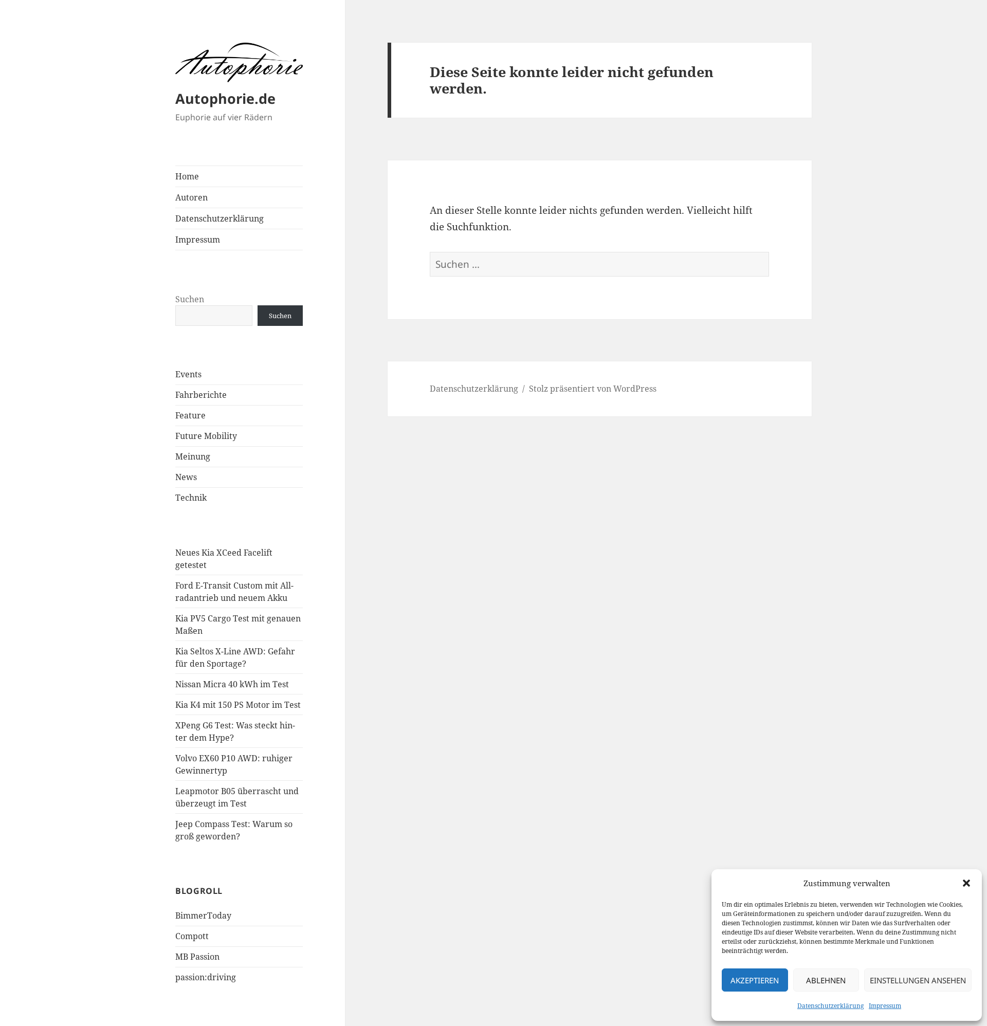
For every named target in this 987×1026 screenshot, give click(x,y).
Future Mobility (206, 436)
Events (188, 374)
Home (187, 176)
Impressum (885, 1005)
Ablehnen (826, 980)
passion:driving (205, 977)
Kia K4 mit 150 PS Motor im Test (238, 704)
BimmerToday (203, 915)
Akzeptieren (754, 980)
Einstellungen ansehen (918, 980)
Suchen (189, 299)
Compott (192, 936)
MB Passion (197, 956)
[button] (966, 883)
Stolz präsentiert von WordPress (592, 388)
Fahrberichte (201, 394)
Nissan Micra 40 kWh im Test (232, 684)
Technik (191, 497)
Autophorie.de (225, 98)
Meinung (192, 456)
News (186, 477)
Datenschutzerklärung (830, 1005)
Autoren (191, 197)
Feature (190, 415)
